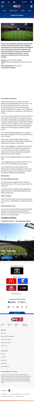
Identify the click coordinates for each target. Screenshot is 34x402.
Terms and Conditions (15, 394)
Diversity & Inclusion (6, 342)
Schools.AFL (4, 363)
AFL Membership (5, 366)
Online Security (19, 396)
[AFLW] (8, 2)
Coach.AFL (3, 357)
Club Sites (24, 2)
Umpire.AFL (4, 360)
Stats (29, 10)
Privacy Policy (17, 325)
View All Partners (16, 293)
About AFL (3, 333)
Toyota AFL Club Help (6, 339)
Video (4, 10)
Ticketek (12, 67)
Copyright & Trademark (7, 396)
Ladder (23, 10)
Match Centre (13, 10)
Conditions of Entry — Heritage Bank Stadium (16, 221)
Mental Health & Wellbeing (7, 336)
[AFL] (3, 2)
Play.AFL (3, 354)
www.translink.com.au (8, 206)
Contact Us (4, 345)
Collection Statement (25, 325)
